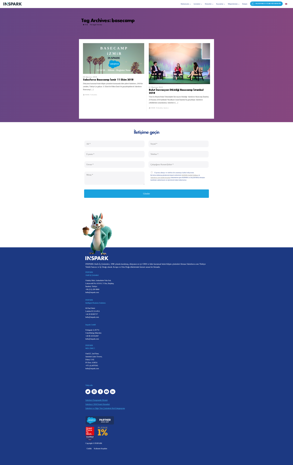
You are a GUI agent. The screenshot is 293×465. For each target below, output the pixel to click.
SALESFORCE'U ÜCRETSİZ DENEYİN (268, 3)
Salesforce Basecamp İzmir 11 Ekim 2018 (108, 79)
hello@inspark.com (92, 292)
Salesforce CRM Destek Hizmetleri (97, 404)
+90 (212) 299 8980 (92, 289)
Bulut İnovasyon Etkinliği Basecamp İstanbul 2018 (176, 91)
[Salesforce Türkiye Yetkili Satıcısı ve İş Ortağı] (12, 4)
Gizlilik (89, 449)
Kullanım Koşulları (100, 449)
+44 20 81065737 (91, 314)
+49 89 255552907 (92, 336)
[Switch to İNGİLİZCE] (286, 3)
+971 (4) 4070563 (91, 365)
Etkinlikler (94, 94)
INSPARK (87, 94)
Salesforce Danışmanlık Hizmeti (96, 400)
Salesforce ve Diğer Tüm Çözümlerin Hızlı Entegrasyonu (105, 408)
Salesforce (166, 108)
